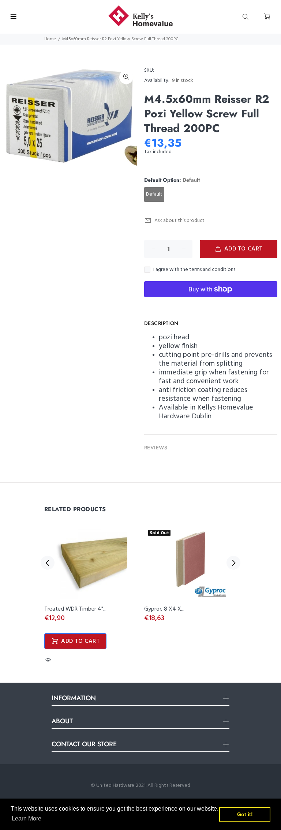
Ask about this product (179, 220)
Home (50, 39)
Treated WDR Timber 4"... (75, 609)
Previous (48, 563)
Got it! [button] (245, 814)
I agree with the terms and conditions (194, 270)
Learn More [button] (26, 818)
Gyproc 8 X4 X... (164, 609)
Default (154, 194)
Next (233, 563)
